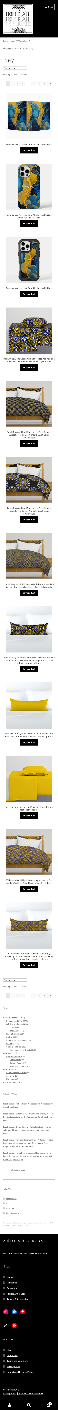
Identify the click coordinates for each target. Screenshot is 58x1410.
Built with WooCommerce (30, 1393)
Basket (45, 1403)
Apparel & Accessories (17, 1299)
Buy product (29, 150)
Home (8, 48)
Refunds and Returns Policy (20, 1372)
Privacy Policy (13, 1366)
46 (39, 83)
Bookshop (12, 1288)
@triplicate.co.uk (18, 1170)
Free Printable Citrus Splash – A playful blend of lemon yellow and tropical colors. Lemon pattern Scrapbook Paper (27, 1130)
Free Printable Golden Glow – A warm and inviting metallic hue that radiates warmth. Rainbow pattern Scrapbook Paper (28, 1116)
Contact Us (12, 1355)
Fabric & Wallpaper (16, 1293)
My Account (11, 1198)
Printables (12, 1282)
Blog (9, 1349)
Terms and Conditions (17, 1360)
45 (33, 83)
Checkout (10, 1208)
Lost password (12, 1213)
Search (29, 1405)
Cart (8, 1203)
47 (45, 83)
